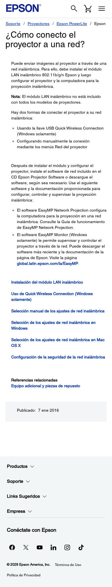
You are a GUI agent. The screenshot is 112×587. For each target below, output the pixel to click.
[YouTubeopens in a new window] (39, 547)
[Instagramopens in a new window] (67, 547)
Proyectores (38, 23)
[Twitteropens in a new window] (26, 547)
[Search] (74, 8)
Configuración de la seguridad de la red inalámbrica (58, 357)
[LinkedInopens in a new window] (53, 547)
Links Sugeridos (23, 496)
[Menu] (101, 8)
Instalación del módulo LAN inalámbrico (47, 282)
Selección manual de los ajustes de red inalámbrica (58, 311)
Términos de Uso (68, 565)
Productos (17, 466)
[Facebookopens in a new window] (12, 547)
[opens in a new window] (81, 547)
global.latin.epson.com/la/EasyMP (47, 263)
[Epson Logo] (23, 8)
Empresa (16, 511)
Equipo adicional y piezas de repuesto (45, 385)
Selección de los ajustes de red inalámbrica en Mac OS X (58, 342)
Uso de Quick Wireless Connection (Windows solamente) (52, 296)
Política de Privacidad (23, 575)
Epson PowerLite (72, 23)
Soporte (13, 23)
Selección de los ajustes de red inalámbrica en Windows (53, 325)
